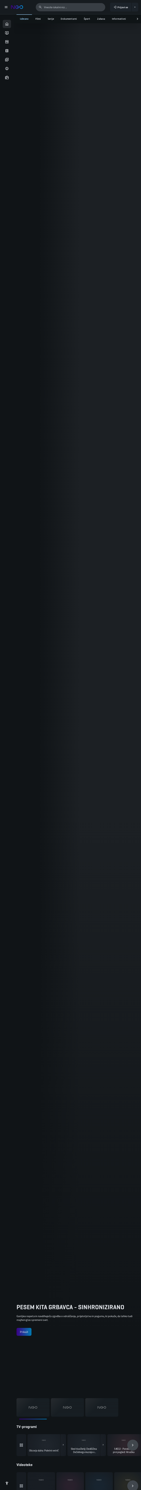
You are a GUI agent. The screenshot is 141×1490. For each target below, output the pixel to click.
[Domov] (7, 24)
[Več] (21, 1445)
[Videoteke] (7, 51)
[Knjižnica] (7, 60)
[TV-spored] (7, 42)
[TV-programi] (7, 33)
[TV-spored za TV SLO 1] (63, 1445)
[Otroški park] (7, 68)
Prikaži (21, 1332)
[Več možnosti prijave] (135, 7)
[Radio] (7, 77)
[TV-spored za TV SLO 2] (103, 1445)
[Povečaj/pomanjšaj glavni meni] (6, 7)
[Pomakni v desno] (137, 18)
